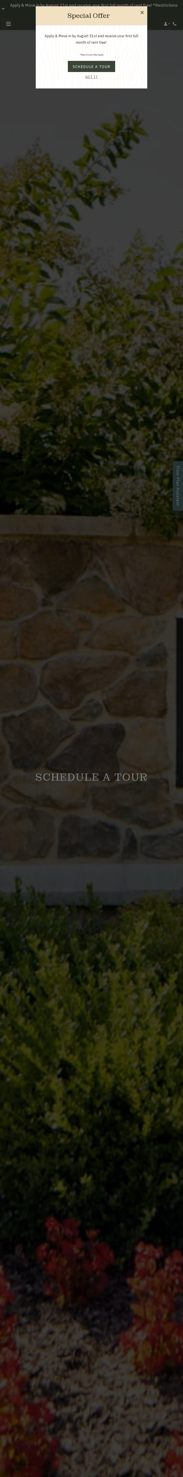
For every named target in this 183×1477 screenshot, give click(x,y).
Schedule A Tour (91, 66)
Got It (91, 77)
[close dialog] (142, 12)
